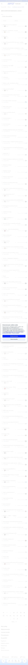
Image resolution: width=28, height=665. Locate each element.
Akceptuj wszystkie (14, 336)
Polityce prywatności (9, 331)
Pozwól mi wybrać (15, 333)
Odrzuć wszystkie (14, 339)
